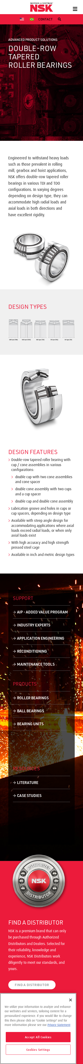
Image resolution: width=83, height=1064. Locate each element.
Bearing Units (30, 723)
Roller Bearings (33, 697)
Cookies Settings (38, 1049)
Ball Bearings (30, 710)
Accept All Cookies (38, 1037)
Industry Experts (33, 624)
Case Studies (29, 795)
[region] (38, 1028)
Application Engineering (40, 638)
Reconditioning (32, 651)
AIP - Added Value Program (42, 611)
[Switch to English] (22, 19)
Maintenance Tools (36, 664)
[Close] (70, 1000)
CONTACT (45, 19)
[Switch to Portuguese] (32, 19)
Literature (27, 782)
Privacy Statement (58, 1025)
